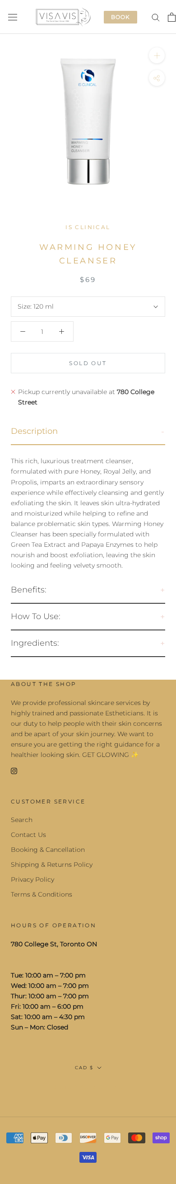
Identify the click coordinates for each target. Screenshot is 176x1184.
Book (120, 17)
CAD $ (84, 1068)
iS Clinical (87, 227)
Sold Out (88, 363)
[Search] (156, 17)
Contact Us (28, 835)
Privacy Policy (32, 879)
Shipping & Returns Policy (52, 864)
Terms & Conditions (41, 894)
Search (21, 820)
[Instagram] (14, 770)
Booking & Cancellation (48, 850)
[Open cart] (172, 17)
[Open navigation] (12, 17)
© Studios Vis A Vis (88, 1087)
